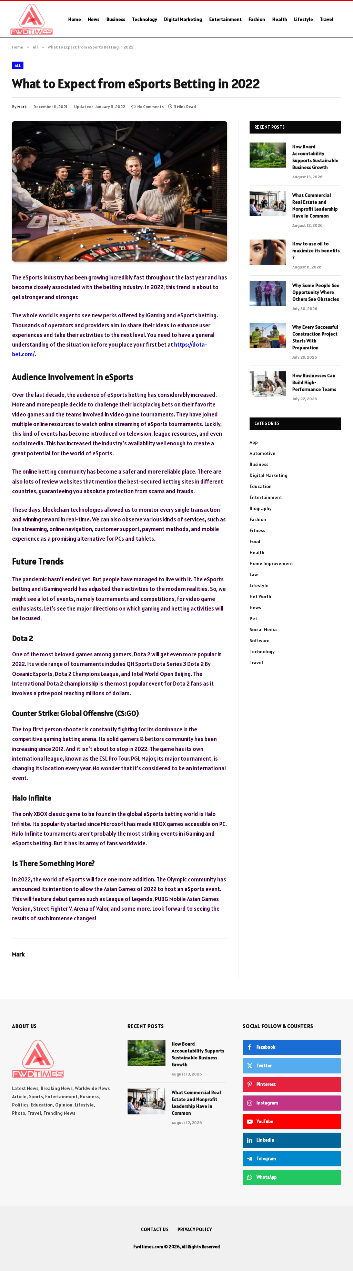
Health (279, 19)
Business (116, 19)
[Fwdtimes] (31, 19)
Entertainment (225, 19)
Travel (326, 19)
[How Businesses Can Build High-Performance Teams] (268, 383)
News (93, 19)
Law (254, 574)
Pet (253, 618)
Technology (144, 19)
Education (261, 486)
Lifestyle (303, 19)
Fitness (257, 530)
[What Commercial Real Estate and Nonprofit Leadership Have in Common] (268, 203)
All (18, 65)
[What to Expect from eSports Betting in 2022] (119, 191)
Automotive (262, 453)
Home (74, 19)
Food (255, 541)
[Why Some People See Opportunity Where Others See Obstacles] (268, 293)
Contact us (155, 1229)
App (254, 442)
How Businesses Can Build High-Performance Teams (314, 382)
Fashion (257, 19)
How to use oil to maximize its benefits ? (316, 251)
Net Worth (260, 596)
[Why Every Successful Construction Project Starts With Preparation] (268, 335)
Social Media (263, 629)
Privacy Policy (195, 1229)
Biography (261, 508)
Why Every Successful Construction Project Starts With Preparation (315, 337)
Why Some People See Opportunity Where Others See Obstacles (316, 292)
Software (260, 640)
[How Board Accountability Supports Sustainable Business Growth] (268, 155)
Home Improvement (271, 563)
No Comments (150, 106)
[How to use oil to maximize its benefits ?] (268, 252)
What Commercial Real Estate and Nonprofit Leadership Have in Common (315, 205)
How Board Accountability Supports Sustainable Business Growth (315, 157)
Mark (22, 106)
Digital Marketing (183, 19)
